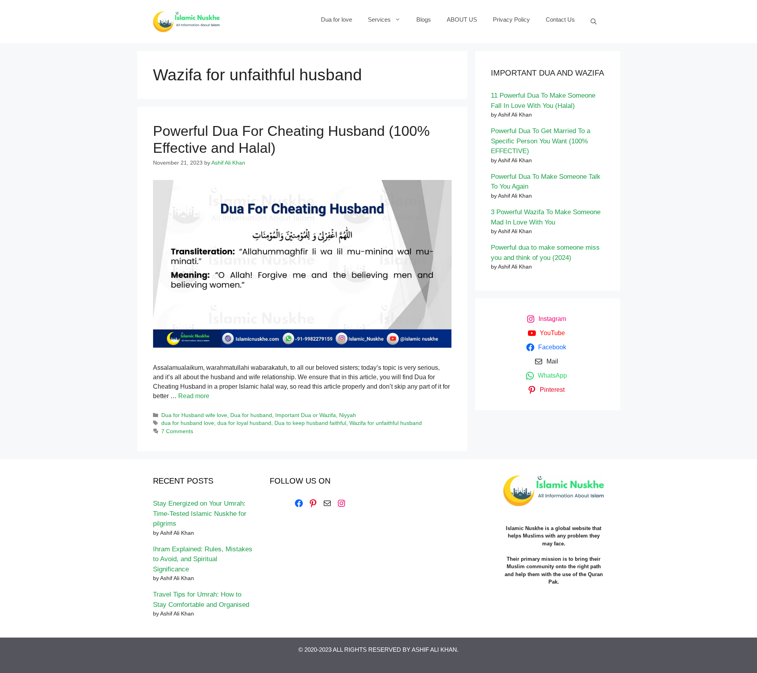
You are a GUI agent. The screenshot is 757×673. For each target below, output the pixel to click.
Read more (193, 396)
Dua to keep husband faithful (310, 423)
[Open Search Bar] (593, 21)
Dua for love (336, 19)
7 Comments (177, 431)
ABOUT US (462, 19)
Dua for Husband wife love (194, 415)
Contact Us (560, 19)
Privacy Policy (511, 19)
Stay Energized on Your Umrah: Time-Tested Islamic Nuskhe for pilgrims (199, 513)
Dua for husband (251, 415)
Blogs (423, 19)
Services (379, 19)
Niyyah (347, 415)
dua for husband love (187, 423)
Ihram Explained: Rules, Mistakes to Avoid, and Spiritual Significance (202, 559)
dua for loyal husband (244, 423)
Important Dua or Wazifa (305, 415)
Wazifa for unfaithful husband (385, 423)
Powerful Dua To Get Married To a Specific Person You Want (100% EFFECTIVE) (540, 141)
